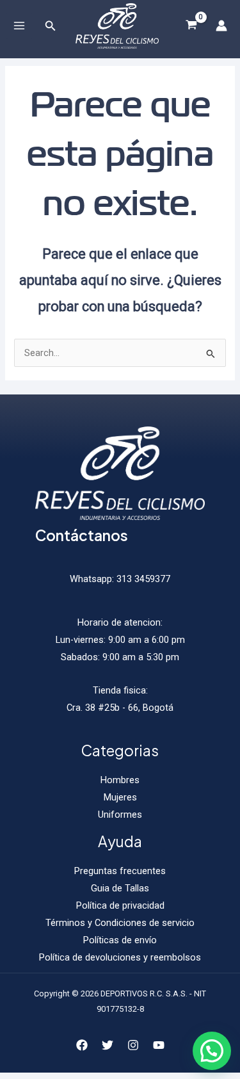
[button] (212, 1051)
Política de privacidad (120, 905)
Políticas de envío (120, 940)
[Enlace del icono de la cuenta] (221, 25)
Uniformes (120, 814)
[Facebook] (82, 1045)
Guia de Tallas (120, 888)
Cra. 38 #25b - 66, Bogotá (120, 707)
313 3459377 (142, 579)
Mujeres (120, 797)
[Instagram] (133, 1045)
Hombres (120, 780)
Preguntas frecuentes (120, 871)
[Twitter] (107, 1045)
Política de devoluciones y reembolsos (120, 957)
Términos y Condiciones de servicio (120, 923)
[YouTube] (158, 1045)
